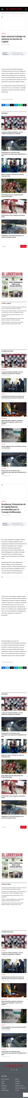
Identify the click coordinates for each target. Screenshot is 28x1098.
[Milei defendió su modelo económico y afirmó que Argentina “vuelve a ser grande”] (14, 409)
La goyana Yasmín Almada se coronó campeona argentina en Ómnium (12, 132)
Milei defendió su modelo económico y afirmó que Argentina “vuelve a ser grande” (12, 422)
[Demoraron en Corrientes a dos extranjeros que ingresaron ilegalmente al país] (14, 143)
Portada (3, 13)
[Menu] (2, 9)
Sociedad (3, 33)
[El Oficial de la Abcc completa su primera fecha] (14, 206)
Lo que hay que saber (7, 99)
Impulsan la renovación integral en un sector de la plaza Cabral (12, 236)
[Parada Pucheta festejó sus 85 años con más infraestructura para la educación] (14, 385)
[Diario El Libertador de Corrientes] (14, 9)
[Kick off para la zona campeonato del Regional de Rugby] (14, 186)
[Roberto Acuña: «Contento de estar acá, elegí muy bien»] (14, 165)
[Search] (26, 9)
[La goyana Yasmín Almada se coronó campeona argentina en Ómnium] (14, 123)
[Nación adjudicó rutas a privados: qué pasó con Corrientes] (14, 435)
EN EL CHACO (7, 303)
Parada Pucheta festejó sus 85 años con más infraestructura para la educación (13, 397)
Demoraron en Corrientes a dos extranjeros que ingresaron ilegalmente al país (13, 154)
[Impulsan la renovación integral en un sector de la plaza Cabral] (14, 227)
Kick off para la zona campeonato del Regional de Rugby (12, 195)
